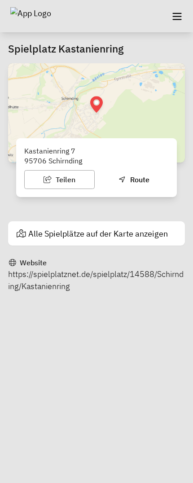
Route (138, 179)
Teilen (64, 179)
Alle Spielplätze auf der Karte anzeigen (98, 233)
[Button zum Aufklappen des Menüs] (177, 16)
